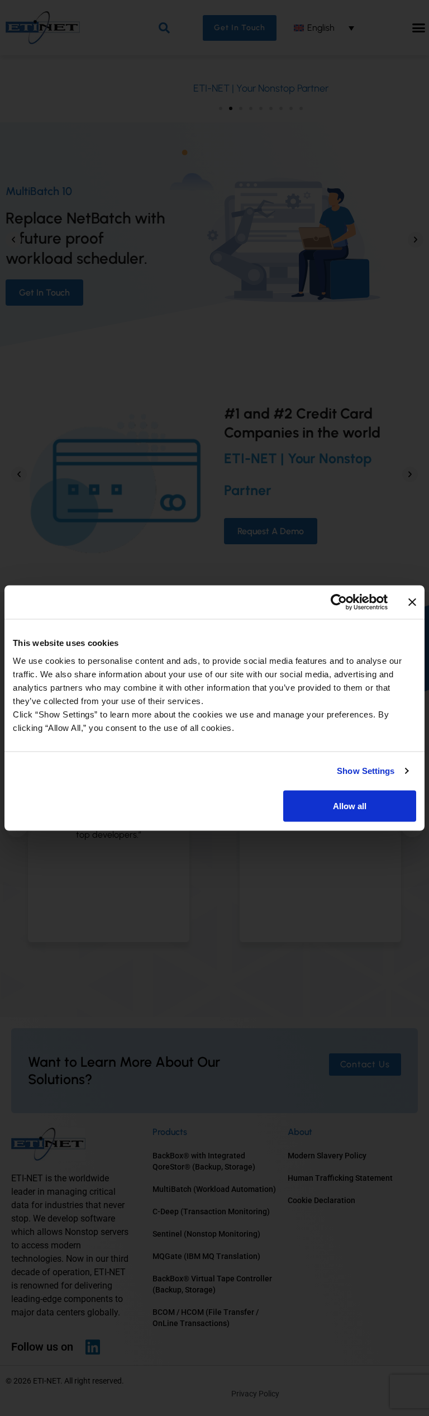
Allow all (349, 805)
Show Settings (365, 771)
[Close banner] (412, 602)
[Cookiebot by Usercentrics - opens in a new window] (339, 602)
